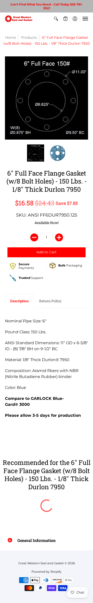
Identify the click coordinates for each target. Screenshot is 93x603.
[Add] (59, 237)
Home (10, 37)
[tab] (19, 301)
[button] (56, 19)
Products (29, 37)
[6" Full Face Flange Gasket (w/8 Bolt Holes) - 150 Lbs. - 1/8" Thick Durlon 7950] (35, 153)
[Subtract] (34, 237)
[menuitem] (56, 19)
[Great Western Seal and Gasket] (18, 19)
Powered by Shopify (46, 571)
